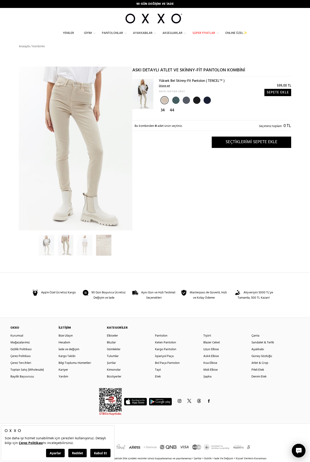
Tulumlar (113, 356)
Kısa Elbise (210, 363)
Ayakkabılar (143, 33)
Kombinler (38, 46)
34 (163, 110)
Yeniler (68, 33)
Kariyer (63, 369)
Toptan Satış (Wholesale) (27, 369)
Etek (158, 376)
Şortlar (111, 363)
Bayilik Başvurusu (22, 376)
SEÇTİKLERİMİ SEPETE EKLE (251, 142)
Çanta (255, 335)
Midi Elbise (210, 369)
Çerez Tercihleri (20, 363)
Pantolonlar (112, 33)
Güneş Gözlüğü (261, 356)
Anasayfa (24, 46)
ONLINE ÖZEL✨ (236, 33)
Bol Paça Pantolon (167, 363)
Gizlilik (208, 458)
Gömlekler (114, 349)
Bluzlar (111, 342)
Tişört (207, 335)
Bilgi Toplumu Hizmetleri (75, 363)
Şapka (207, 376)
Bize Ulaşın (66, 335)
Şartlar (198, 458)
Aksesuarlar (172, 33)
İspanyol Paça (164, 356)
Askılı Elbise (211, 356)
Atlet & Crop (259, 363)
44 (172, 110)
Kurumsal (16, 335)
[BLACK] (196, 99)
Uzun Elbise (211, 349)
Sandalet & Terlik (262, 342)
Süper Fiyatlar (203, 33)
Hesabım (64, 342)
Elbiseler (112, 335)
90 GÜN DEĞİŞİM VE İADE (155, 4)
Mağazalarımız (20, 342)
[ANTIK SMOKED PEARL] (185, 99)
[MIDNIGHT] (206, 99)
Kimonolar (114, 369)
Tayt (158, 369)
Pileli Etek (257, 369)
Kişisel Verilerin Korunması (251, 458)
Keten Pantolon (165, 342)
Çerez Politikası (20, 356)
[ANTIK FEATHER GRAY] (164, 100)
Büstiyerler (114, 376)
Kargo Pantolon (165, 349)
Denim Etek (259, 376)
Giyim (88, 33)
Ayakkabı (257, 349)
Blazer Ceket (211, 342)
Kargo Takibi (67, 356)
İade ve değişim (69, 349)
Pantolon (161, 335)
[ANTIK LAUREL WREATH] (175, 99)
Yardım (63, 376)
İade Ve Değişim (223, 458)
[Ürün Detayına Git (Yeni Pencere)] (142, 93)
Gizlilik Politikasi (21, 349)
